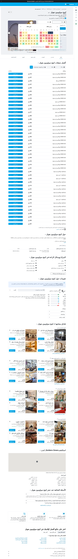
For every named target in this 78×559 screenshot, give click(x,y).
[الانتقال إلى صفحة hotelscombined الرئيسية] (69, 4)
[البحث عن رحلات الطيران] (76, 8)
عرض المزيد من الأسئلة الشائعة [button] (45, 505)
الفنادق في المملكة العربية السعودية (21, 538)
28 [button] (54, 43)
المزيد (65, 242)
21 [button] (54, 41)
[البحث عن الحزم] (76, 15)
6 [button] (57, 35)
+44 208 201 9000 (62, 16)
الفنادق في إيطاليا (43, 542)
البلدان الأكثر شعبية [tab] (61, 532)
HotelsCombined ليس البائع (59, 551)
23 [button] (49, 41)
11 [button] (43, 35)
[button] (1, 1)
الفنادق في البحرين (62, 541)
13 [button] (57, 38)
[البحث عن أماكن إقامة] (76, 10)
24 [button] (46, 41)
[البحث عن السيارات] (76, 12)
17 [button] (46, 38)
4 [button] (43, 32)
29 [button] (51, 43)
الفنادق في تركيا (62, 539)
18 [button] (43, 38)
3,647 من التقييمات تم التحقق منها (55, 18)
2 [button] (23, 32)
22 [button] (51, 41)
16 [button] (49, 38)
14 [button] (54, 38)
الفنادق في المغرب (62, 538)
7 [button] (54, 35)
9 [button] (23, 35)
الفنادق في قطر (43, 538)
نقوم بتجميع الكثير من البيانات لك (59, 553)
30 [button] (49, 43)
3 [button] (46, 32)
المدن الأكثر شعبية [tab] (53, 532)
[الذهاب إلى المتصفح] (76, 17)
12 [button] (40, 35)
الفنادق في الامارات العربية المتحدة (21, 539)
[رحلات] (76, 21)
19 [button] (40, 38)
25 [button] (43, 41)
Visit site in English (31, 1)
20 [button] (57, 41)
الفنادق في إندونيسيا (43, 539)
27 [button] (57, 43)
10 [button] (46, 35)
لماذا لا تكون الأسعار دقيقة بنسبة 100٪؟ (57, 555)
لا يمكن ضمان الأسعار (41, 548)
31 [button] (20, 43)
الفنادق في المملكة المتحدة (60, 542)
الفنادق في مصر (43, 541)
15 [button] (51, 38)
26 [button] (40, 41)
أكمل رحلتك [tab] (45, 532)
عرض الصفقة (41, 338)
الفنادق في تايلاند (24, 542)
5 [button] (34, 35)
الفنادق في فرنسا (24, 541)
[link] (58, 353)
